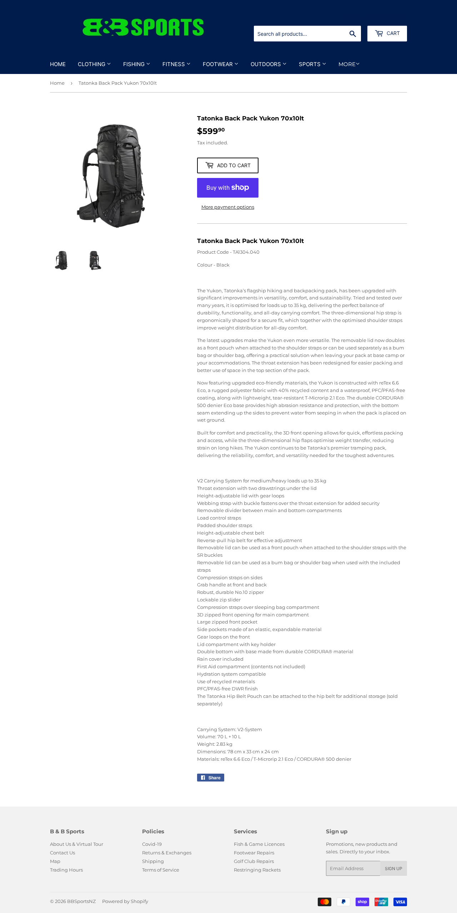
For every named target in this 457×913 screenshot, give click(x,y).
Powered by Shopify (125, 901)
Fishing (134, 64)
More (347, 64)
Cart (392, 33)
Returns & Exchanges (166, 852)
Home (58, 64)
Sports (310, 64)
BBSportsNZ (81, 901)
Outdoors (266, 64)
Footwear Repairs (254, 852)
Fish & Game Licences (259, 844)
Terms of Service (160, 870)
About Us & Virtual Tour (76, 844)
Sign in (351, 17)
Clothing (92, 64)
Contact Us (62, 852)
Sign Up (393, 868)
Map (55, 861)
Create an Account (387, 17)
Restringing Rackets (257, 870)
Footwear (218, 64)
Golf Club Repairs (254, 861)
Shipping (153, 861)
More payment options (227, 207)
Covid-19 (152, 844)
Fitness (174, 64)
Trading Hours (66, 870)
